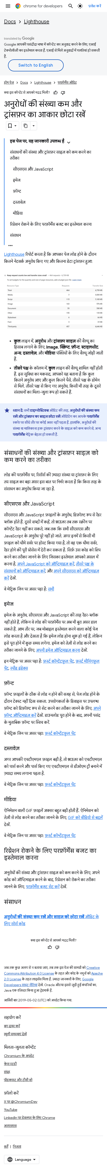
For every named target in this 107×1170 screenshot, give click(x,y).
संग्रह (7, 1072)
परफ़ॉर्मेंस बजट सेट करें (42, 886)
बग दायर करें (12, 1026)
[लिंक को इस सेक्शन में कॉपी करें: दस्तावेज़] (24, 749)
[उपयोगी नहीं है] (63, 92)
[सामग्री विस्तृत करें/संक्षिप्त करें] (69, 143)
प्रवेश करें (95, 6)
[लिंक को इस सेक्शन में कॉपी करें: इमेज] (18, 605)
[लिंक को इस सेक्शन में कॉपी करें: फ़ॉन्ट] (19, 684)
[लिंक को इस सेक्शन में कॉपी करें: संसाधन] (26, 902)
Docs (10, 22)
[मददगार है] (55, 92)
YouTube (10, 1109)
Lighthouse (36, 22)
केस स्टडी (10, 1064)
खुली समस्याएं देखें (15, 1034)
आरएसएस (10, 1125)
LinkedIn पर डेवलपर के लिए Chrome (29, 1117)
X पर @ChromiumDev (20, 1101)
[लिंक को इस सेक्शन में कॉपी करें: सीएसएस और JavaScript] (59, 504)
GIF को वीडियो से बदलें (85, 817)
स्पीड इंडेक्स (19, 668)
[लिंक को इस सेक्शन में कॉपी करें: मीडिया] (21, 800)
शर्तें (6, 1146)
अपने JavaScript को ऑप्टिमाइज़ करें (45, 564)
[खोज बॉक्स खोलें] (71, 6)
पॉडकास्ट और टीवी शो (18, 1080)
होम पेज (9, 82)
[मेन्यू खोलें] (8, 6)
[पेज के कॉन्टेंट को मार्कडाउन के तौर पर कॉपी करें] (25, 126)
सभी (51, 589)
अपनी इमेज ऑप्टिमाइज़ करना (58, 650)
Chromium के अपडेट (19, 1056)
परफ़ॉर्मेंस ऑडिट (67, 82)
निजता (17, 1146)
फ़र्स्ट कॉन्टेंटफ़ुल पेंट (58, 661)
